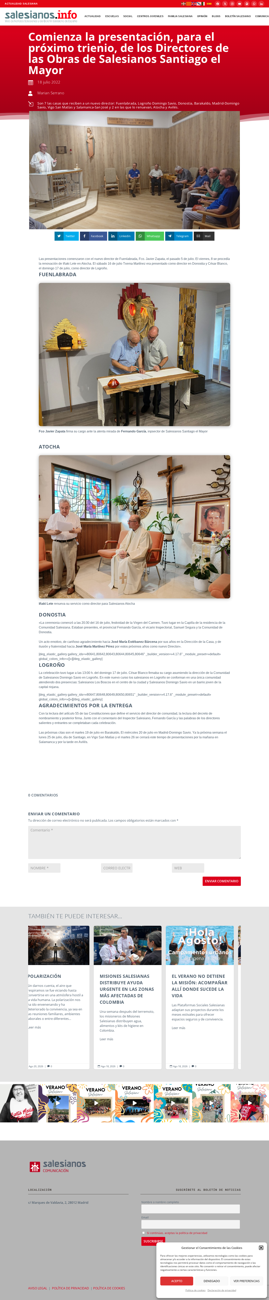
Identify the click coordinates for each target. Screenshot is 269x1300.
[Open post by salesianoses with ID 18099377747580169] (211, 1103)
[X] (225, 4)
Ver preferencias (247, 1281)
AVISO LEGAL (37, 1288)
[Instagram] (232, 4)
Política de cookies (196, 1290)
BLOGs (216, 16)
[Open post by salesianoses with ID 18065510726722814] (57, 1103)
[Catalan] (188, 3)
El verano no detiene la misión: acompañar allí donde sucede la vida (135, 997)
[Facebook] (218, 4)
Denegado (212, 1281)
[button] (261, 1248)
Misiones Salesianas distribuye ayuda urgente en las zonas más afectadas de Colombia (62, 997)
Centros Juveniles (150, 16)
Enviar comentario (221, 881)
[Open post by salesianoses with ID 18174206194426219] (173, 1103)
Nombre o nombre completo (160, 1202)
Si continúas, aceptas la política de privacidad (177, 1233)
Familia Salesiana (180, 16)
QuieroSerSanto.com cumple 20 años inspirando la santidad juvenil (207, 997)
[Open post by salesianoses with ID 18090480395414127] (96, 1103)
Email (145, 1217)
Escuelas (112, 16)
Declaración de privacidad (222, 1290)
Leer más (41, 1039)
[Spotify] (247, 4)
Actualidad (92, 16)
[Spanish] (209, 3)
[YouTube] (239, 4)
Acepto (176, 1281)
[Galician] (199, 3)
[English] (194, 3)
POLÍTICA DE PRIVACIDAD (70, 1288)
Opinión (202, 16)
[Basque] (183, 3)
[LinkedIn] (261, 4)
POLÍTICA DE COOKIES (109, 1288)
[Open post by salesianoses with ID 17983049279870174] (134, 1103)
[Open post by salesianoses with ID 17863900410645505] (250, 1103)
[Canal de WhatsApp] (254, 4)
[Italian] (204, 3)
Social (128, 16)
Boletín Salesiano (238, 16)
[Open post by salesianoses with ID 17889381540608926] (19, 1103)
